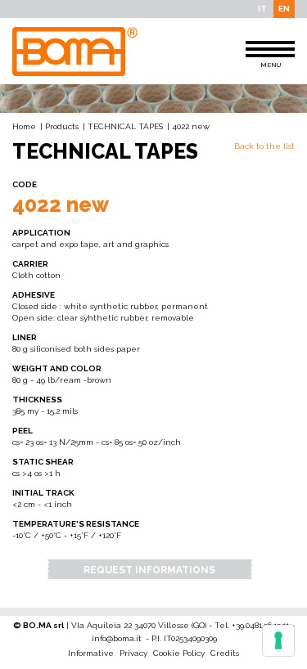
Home (24, 126)
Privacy (133, 653)
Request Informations (149, 570)
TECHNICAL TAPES (125, 126)
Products (62, 126)
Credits (224, 653)
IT (262, 8)
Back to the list (264, 145)
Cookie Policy (179, 653)
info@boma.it (117, 638)
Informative (91, 653)
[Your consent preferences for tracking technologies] (278, 640)
